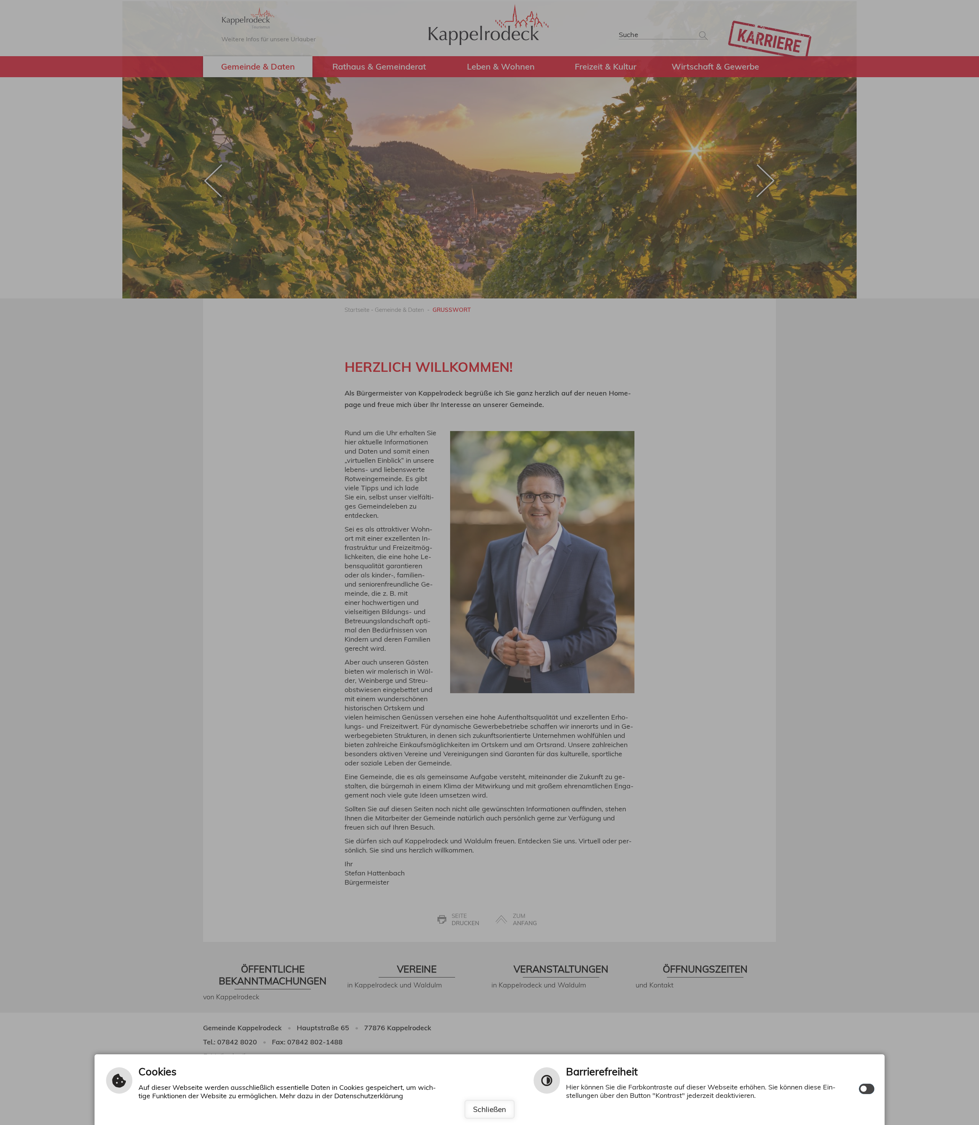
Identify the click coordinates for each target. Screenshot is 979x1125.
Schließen (489, 1109)
